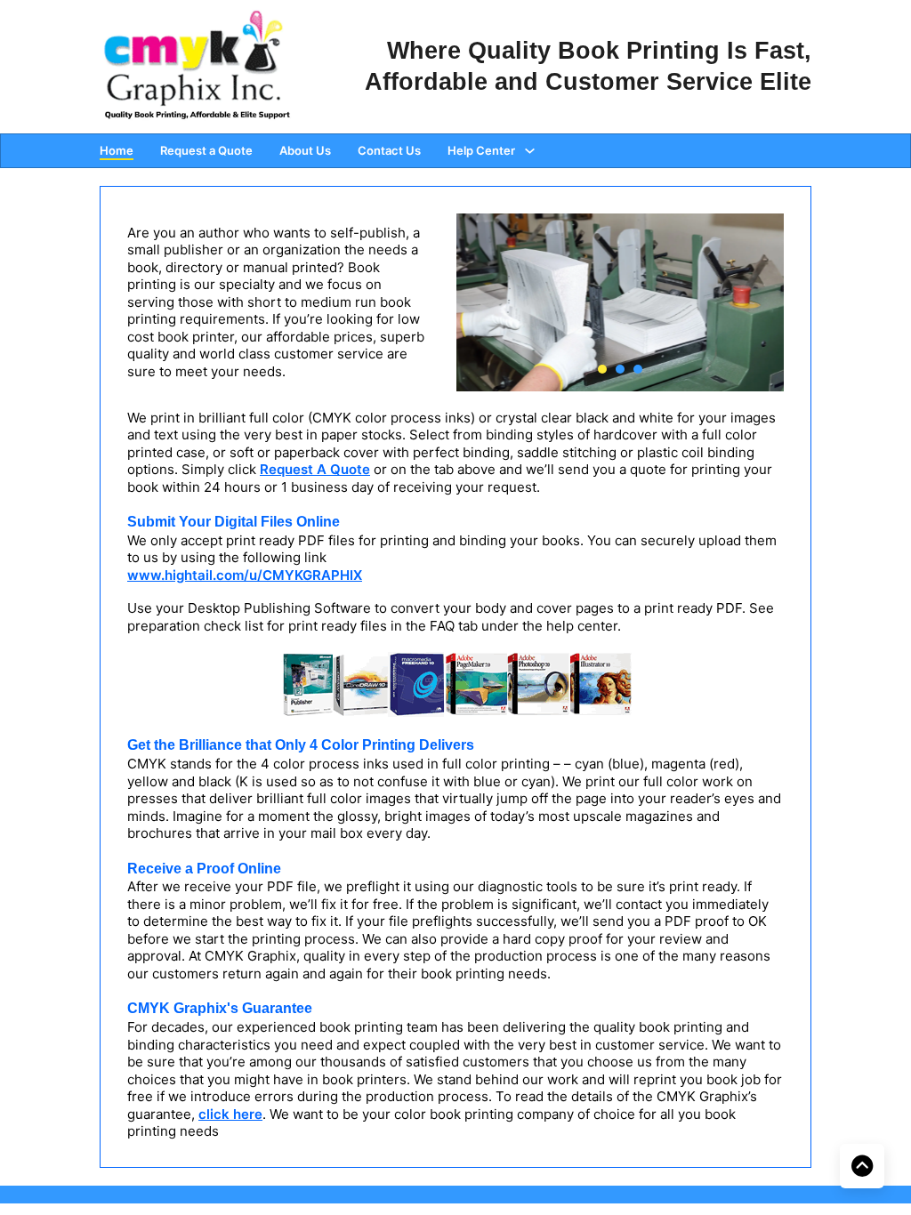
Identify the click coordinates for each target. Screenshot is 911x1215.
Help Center (481, 150)
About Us (305, 150)
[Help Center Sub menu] (530, 151)
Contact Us (389, 150)
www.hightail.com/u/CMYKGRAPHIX (244, 575)
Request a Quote (206, 150)
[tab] (602, 369)
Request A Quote (315, 469)
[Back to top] (862, 1166)
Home (116, 150)
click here (230, 1114)
